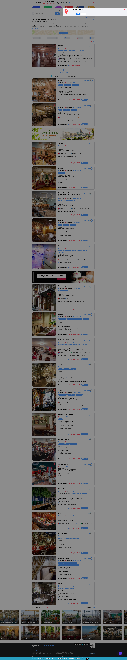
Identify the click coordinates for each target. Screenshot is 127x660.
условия (83, 658)
